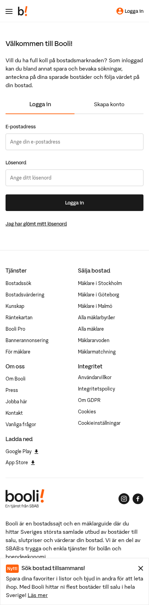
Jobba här (16, 401)
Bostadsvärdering (25, 295)
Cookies (87, 412)
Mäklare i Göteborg (98, 295)
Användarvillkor (95, 377)
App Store (17, 462)
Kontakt (14, 413)
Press (12, 390)
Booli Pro (15, 329)
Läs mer (38, 595)
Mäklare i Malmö (95, 306)
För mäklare (18, 352)
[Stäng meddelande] (140, 568)
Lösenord (16, 162)
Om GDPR (89, 400)
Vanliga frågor (21, 424)
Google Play (19, 451)
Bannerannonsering (27, 340)
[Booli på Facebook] (137, 498)
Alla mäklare (91, 329)
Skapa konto (109, 104)
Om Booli (16, 379)
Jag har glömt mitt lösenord (36, 224)
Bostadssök (18, 283)
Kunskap (15, 306)
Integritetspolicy (96, 389)
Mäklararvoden (93, 340)
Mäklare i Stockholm (100, 283)
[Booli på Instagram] (124, 498)
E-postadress (21, 126)
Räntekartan (19, 317)
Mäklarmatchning (97, 352)
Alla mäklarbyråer (96, 317)
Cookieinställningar (99, 423)
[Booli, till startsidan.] (23, 11)
